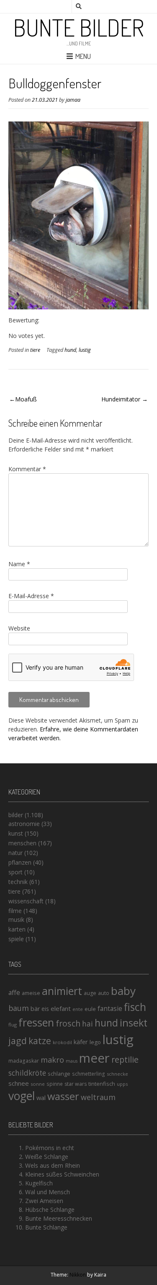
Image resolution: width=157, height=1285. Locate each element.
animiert (62, 991)
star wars (75, 1083)
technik (18, 882)
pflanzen (19, 862)
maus (71, 1061)
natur (15, 853)
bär (35, 1009)
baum (18, 1008)
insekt (133, 1022)
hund (70, 350)
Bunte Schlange (46, 1227)
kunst (15, 833)
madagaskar (23, 1060)
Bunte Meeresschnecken (58, 1218)
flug (12, 1024)
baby (123, 990)
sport (15, 872)
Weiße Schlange (46, 1157)
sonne (38, 1084)
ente (77, 1009)
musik (16, 920)
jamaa (73, 99)
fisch (135, 1007)
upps (122, 1084)
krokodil (62, 1042)
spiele (16, 939)
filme (15, 911)
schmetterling (88, 1073)
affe (14, 992)
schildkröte (27, 1073)
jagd (17, 1040)
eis (45, 1009)
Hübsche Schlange (50, 1210)
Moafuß (26, 399)
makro (52, 1059)
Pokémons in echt (49, 1148)
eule (90, 1009)
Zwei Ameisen (44, 1201)
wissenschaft (26, 901)
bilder (15, 815)
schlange (59, 1073)
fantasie (110, 1008)
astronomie (24, 824)
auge (90, 993)
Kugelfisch (39, 1183)
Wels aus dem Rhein (52, 1165)
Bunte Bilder (78, 27)
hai (87, 1024)
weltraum (98, 1097)
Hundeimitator (120, 399)
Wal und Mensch (47, 1192)
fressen (36, 1022)
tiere (35, 350)
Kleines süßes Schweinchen (62, 1174)
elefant (61, 1008)
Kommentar (27, 469)
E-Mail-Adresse (31, 596)
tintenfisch (101, 1083)
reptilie (125, 1059)
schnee (18, 1083)
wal (41, 1097)
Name (19, 564)
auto (103, 993)
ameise (31, 993)
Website (19, 628)
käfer (81, 1041)
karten (17, 929)
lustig (85, 350)
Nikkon (77, 1274)
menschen (22, 843)
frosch (68, 1023)
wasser (63, 1096)
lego (95, 1042)
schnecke (117, 1074)
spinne (54, 1083)
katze (39, 1041)
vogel (21, 1095)
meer (94, 1058)
